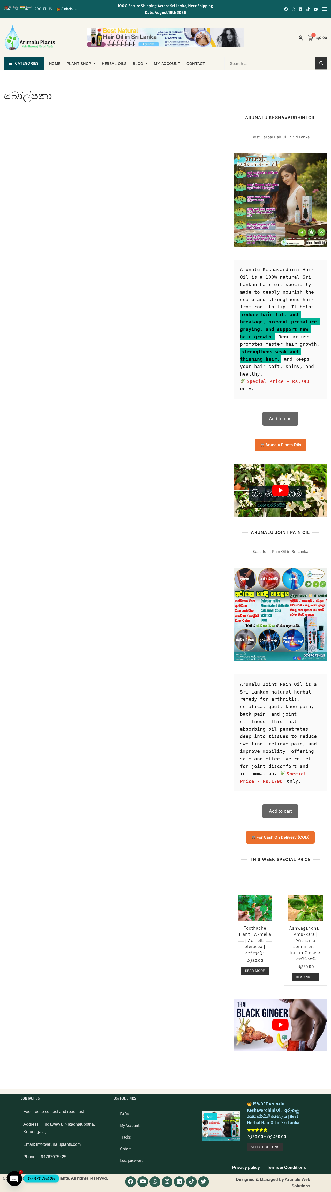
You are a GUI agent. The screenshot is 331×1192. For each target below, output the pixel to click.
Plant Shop (79, 63)
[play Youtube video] (280, 490)
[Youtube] (142, 1181)
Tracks (125, 1137)
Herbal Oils (114, 63)
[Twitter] (203, 1181)
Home (55, 63)
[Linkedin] (179, 1181)
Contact (195, 63)
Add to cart (280, 418)
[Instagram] (167, 1181)
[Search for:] (258, 63)
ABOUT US (43, 9)
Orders (125, 1148)
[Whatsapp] (154, 1181)
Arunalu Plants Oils (282, 444)
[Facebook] (130, 1181)
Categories (27, 63)
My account (167, 63)
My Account (130, 1125)
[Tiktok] (191, 1181)
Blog (138, 63)
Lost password (132, 1160)
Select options (265, 1147)
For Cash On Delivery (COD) (282, 837)
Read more (255, 971)
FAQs (124, 1113)
